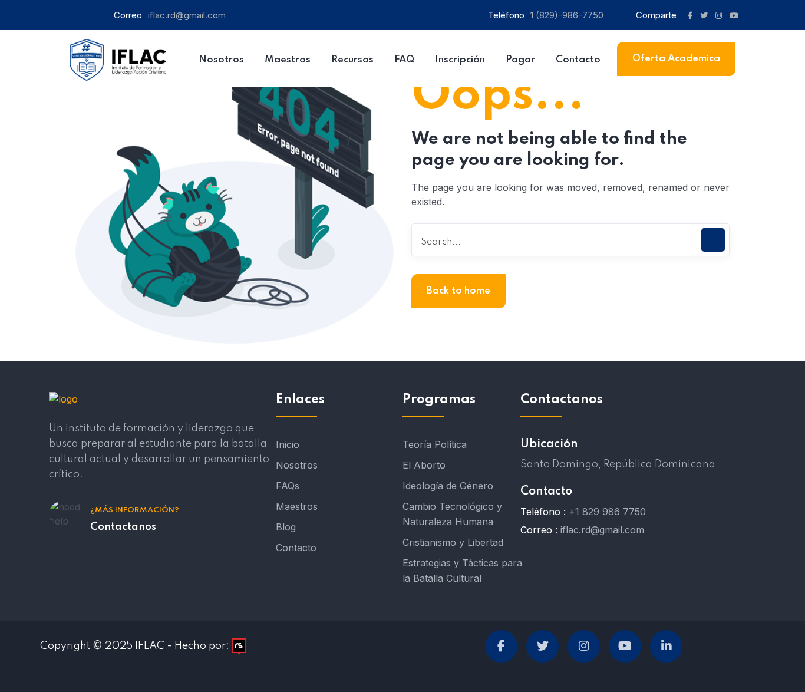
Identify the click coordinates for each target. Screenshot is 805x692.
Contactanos (123, 527)
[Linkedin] (666, 646)
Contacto (296, 547)
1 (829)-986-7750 (566, 15)
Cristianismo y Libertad (452, 542)
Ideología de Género (447, 486)
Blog (286, 527)
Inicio (287, 444)
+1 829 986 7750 (607, 512)
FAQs (287, 486)
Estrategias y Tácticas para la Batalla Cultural (462, 570)
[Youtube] (625, 646)
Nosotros (297, 465)
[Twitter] (542, 646)
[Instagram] (584, 646)
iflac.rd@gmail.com (187, 15)
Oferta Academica (676, 59)
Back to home (458, 291)
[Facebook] (501, 646)
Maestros (297, 506)
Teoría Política (434, 444)
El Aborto (424, 465)
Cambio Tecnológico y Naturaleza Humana (452, 514)
